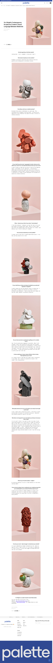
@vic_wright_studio (21, 602)
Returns (24, 625)
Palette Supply (8, 626)
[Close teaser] (47, 658)
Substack (19, 635)
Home (1, 5)
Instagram (19, 632)
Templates (19, 625)
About (24, 622)
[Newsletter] (50, 623)
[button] (45, 3)
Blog (4, 5)
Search (18, 622)
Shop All (19, 627)
